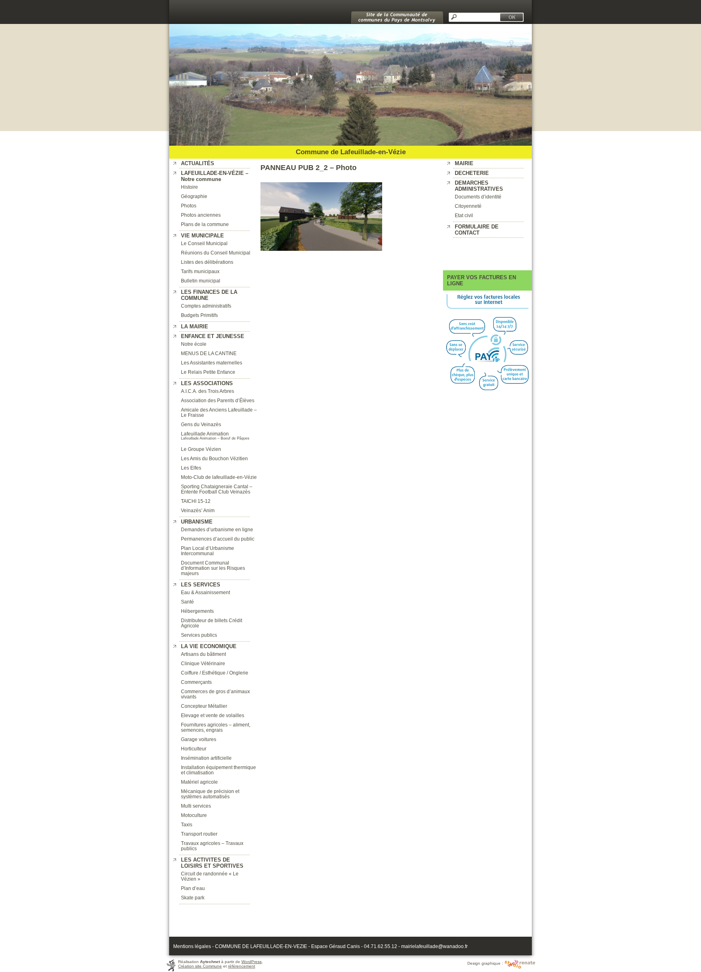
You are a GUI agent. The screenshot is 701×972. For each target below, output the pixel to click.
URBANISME (197, 522)
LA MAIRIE (194, 326)
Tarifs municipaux (200, 271)
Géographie (194, 196)
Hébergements (197, 611)
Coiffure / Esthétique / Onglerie (214, 672)
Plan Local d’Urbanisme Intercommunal (207, 550)
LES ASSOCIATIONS (207, 383)
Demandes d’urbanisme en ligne (217, 529)
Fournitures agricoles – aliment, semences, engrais (215, 727)
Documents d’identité (478, 196)
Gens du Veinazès (201, 424)
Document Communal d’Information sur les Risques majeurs (213, 568)
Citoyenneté (468, 206)
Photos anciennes (201, 215)
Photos (188, 205)
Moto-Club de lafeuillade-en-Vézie (219, 477)
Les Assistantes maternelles (211, 362)
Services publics (199, 635)
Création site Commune (200, 966)
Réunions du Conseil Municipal (215, 252)
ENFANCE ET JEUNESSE (212, 336)
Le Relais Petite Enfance (208, 372)
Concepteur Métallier (204, 706)
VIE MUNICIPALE (202, 236)
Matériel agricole (199, 781)
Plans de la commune (205, 224)
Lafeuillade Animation (205, 433)
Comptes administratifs (206, 305)
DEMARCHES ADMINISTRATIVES (479, 186)
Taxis (186, 824)
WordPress (251, 961)
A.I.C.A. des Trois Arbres (207, 391)
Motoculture (194, 815)
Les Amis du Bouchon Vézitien (214, 458)
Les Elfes (191, 467)
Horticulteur (193, 748)
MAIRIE (464, 163)
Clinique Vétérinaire (203, 663)
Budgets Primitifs (199, 315)
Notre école (193, 344)
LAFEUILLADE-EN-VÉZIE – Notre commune (214, 176)
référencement (241, 966)
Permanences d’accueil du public (217, 538)
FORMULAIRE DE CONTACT (477, 230)
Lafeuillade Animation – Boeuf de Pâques (215, 438)
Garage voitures (198, 739)
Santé (187, 601)
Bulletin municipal (200, 280)
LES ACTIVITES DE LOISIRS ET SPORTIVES (212, 863)
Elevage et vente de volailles (212, 715)
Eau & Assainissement (205, 592)
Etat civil (464, 215)
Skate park (192, 897)
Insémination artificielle (206, 758)
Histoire (189, 187)
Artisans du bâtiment (203, 654)
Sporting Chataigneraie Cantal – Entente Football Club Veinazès (216, 489)
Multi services (196, 805)
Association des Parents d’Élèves (217, 400)
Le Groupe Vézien (201, 449)
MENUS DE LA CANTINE (209, 353)
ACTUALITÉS (197, 163)
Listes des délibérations (207, 262)
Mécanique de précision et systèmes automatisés (210, 794)
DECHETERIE (472, 173)
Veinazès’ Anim (198, 510)
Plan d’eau (193, 888)
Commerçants (196, 682)
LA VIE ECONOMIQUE (209, 646)
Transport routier (199, 833)
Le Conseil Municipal (204, 243)
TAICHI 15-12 (196, 501)
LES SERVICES (200, 585)
